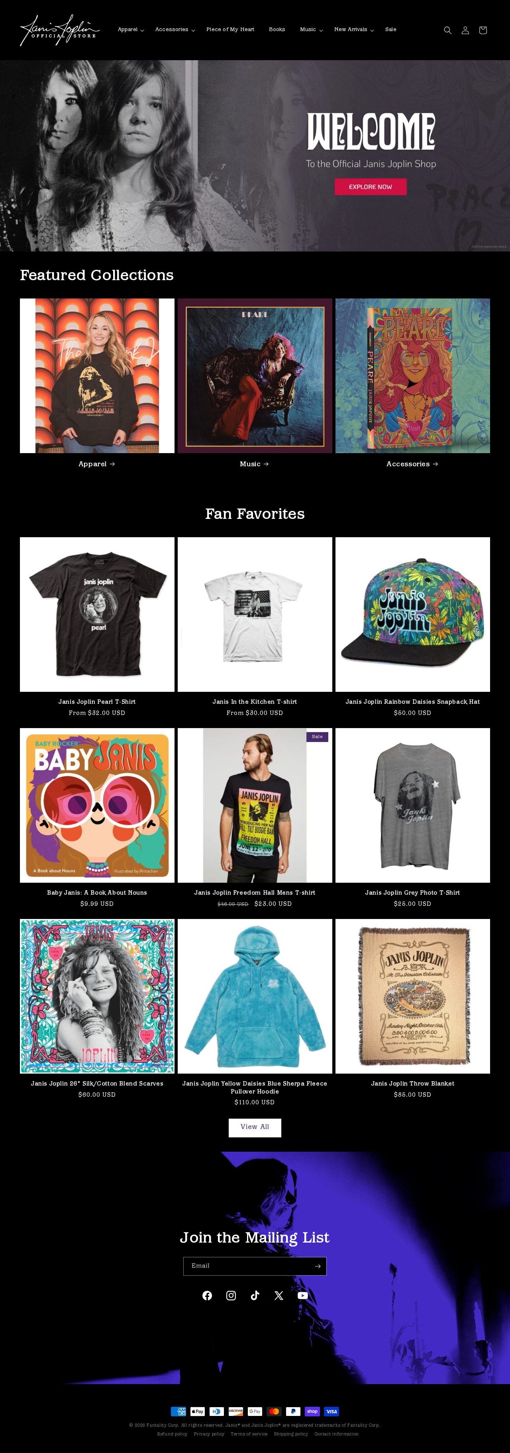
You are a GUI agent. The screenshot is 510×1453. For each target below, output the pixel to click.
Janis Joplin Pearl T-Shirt (97, 702)
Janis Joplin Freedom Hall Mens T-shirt (255, 893)
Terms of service (249, 1434)
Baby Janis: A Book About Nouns (97, 893)
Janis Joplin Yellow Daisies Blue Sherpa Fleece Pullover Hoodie (255, 1088)
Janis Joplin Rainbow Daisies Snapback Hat (413, 702)
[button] (129, 30)
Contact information (337, 1434)
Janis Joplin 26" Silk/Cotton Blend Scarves (97, 1084)
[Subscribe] (317, 1266)
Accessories (408, 464)
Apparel (92, 464)
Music (250, 464)
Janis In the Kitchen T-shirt (255, 702)
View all (255, 1127)
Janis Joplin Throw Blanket (413, 1084)
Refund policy (172, 1434)
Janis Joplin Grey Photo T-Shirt (412, 893)
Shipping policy (291, 1434)
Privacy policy (209, 1434)
